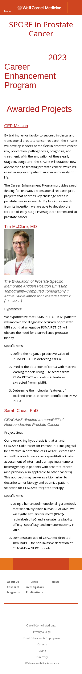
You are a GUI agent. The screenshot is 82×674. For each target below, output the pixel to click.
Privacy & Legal (42, 632)
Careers (42, 644)
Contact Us (75, 564)
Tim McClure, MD (20, 226)
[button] (74, 7)
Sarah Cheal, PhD (21, 410)
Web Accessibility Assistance (42, 663)
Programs (13, 592)
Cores (34, 582)
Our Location (6, 564)
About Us (13, 582)
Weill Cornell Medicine (41, 610)
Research (13, 587)
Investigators (34, 587)
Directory (42, 657)
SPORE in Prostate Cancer (41, 29)
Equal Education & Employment (42, 638)
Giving (42, 651)
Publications (34, 592)
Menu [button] (7, 11)
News (55, 582)
